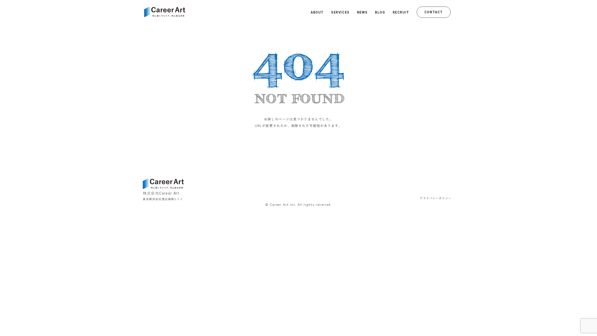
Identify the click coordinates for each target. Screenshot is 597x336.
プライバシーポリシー (435, 198)
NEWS (362, 12)
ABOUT (317, 12)
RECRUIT (401, 12)
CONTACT (433, 12)
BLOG (380, 12)
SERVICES (340, 12)
